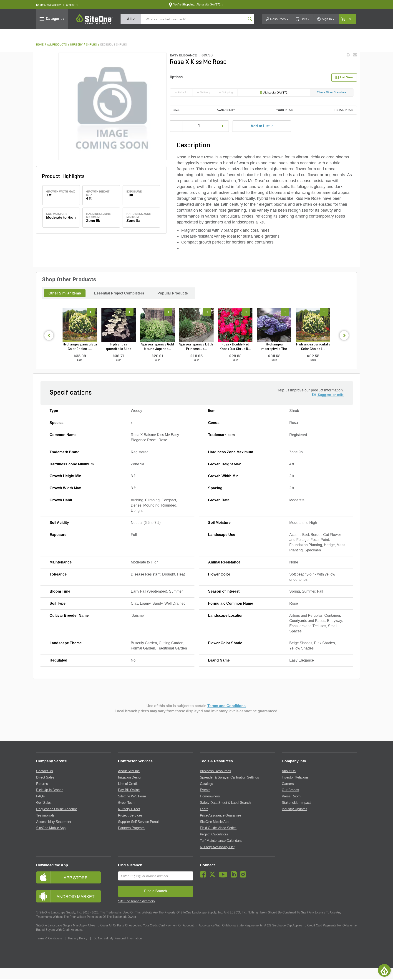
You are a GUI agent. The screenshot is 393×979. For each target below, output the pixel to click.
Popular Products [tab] (172, 293)
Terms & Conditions (49, 938)
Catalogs (206, 784)
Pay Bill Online (129, 790)
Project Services (130, 815)
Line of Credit (128, 784)
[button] (72, 5)
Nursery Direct (129, 809)
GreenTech (126, 802)
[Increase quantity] (222, 126)
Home (40, 44)
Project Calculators (214, 834)
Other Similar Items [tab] (64, 293)
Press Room (291, 796)
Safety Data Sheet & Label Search (225, 802)
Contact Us (44, 771)
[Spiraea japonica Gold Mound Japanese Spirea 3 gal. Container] (157, 325)
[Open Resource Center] (384, 970)
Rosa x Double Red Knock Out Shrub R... (235, 347)
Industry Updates (294, 809)
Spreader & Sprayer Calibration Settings (229, 777)
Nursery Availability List (217, 847)
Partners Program (131, 828)
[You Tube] (224, 876)
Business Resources (215, 771)
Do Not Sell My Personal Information (117, 938)
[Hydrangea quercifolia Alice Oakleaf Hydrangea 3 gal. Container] (118, 325)
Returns (42, 784)
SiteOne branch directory (136, 901)
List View (346, 77)
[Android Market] (73, 896)
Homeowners (210, 796)
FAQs (40, 796)
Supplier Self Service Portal (138, 822)
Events (205, 790)
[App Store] (73, 877)
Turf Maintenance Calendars (221, 840)
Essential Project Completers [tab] (119, 293)
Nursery (76, 44)
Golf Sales (44, 802)
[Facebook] (204, 876)
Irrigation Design (130, 777)
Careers (288, 784)
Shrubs (91, 44)
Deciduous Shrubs (113, 44)
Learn (204, 809)
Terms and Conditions (226, 706)
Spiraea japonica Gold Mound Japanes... (157, 347)
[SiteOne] (94, 23)
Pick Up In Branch (49, 790)
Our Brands (290, 790)
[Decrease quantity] (176, 126)
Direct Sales (45, 777)
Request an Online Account (56, 809)
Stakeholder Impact (296, 802)
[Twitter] (213, 876)
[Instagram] (244, 876)
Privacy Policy (77, 938)
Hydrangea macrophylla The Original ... (274, 347)
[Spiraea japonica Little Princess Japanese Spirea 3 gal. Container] (196, 325)
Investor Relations (295, 777)
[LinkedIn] (235, 876)
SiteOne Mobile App (51, 828)
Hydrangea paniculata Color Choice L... (80, 347)
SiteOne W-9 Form (132, 796)
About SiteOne (129, 771)
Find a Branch (130, 865)
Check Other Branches (331, 92)
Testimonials (45, 815)
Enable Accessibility (48, 4)
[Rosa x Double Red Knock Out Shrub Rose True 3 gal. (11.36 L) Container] (235, 325)
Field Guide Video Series (218, 828)
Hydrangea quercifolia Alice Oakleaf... (118, 347)
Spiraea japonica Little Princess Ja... (196, 347)
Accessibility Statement (53, 822)
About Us (289, 771)
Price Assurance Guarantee (220, 815)
